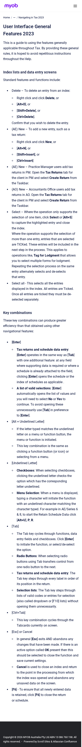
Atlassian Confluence (65, 741)
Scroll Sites (43, 741)
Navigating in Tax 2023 (31, 17)
